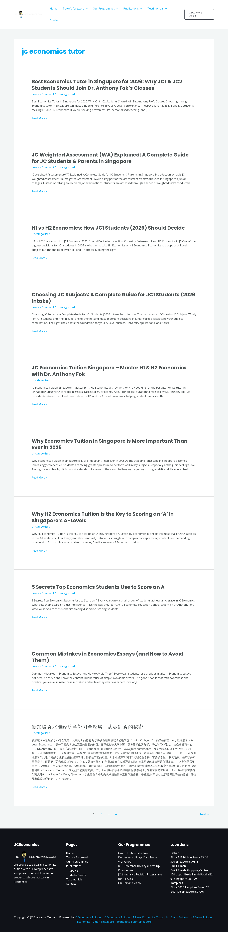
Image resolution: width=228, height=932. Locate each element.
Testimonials (155, 8)
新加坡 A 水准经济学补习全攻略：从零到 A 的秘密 (87, 726)
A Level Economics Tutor (148, 917)
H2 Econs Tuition (201, 917)
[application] (86, 8)
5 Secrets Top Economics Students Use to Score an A (98, 587)
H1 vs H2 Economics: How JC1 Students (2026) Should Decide (108, 227)
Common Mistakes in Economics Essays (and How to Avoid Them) (107, 657)
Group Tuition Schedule (133, 853)
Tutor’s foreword (73, 8)
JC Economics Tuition (88, 917)
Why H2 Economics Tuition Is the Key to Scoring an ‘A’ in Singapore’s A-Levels (103, 517)
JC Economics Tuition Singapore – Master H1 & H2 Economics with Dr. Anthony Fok (109, 371)
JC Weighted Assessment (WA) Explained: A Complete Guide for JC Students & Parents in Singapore (110, 158)
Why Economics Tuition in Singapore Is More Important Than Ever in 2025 (110, 444)
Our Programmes (104, 8)
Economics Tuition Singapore (95, 921)
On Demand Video (129, 883)
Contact (55, 20)
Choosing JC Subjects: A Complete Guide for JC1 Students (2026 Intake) (113, 298)
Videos (73, 871)
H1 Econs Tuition (177, 917)
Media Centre (77, 875)
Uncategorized (65, 94)
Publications (131, 8)
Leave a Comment (43, 94)
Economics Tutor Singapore (134, 921)
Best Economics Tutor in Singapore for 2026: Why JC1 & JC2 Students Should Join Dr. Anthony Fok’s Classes (107, 85)
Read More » (39, 118)
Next (205, 814)
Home (53, 8)
